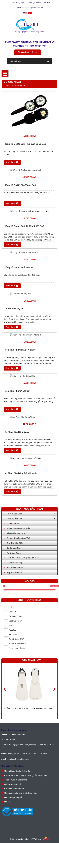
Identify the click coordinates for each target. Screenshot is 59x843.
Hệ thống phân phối (13, 797)
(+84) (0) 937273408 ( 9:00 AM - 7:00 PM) (33, 2)
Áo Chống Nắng (14, 553)
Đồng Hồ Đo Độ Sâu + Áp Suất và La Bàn (25, 144)
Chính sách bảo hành (14, 788)
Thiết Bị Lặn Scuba (15, 514)
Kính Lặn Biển (13, 524)
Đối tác (7, 802)
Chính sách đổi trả (12, 784)
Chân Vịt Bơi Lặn (14, 519)
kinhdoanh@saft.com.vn (32, 8)
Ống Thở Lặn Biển (15, 543)
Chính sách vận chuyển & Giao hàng (21, 793)
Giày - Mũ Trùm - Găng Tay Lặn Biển (23, 558)
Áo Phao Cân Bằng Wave (16, 432)
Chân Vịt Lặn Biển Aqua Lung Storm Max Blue (29, 708)
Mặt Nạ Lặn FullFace (16, 533)
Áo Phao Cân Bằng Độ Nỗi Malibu (21, 473)
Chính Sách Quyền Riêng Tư (17, 771)
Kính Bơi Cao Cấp (14, 563)
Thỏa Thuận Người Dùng (15, 780)
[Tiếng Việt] (30, 13)
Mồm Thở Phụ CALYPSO (17, 391)
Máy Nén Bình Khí (14, 572)
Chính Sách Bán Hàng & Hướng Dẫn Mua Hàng (26, 775)
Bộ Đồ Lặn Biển (13, 548)
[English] (25, 13)
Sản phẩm (21, 85)
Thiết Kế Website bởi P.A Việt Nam (26, 839)
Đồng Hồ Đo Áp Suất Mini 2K (19, 267)
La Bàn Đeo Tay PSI (14, 308)
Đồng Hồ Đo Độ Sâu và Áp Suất (20, 185)
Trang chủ (9, 85)
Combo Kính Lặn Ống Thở (18, 538)
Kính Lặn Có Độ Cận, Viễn (18, 528)
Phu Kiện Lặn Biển (15, 567)
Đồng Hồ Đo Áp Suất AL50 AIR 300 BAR (24, 226)
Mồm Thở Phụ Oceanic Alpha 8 (20, 350)
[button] (54, 689)
